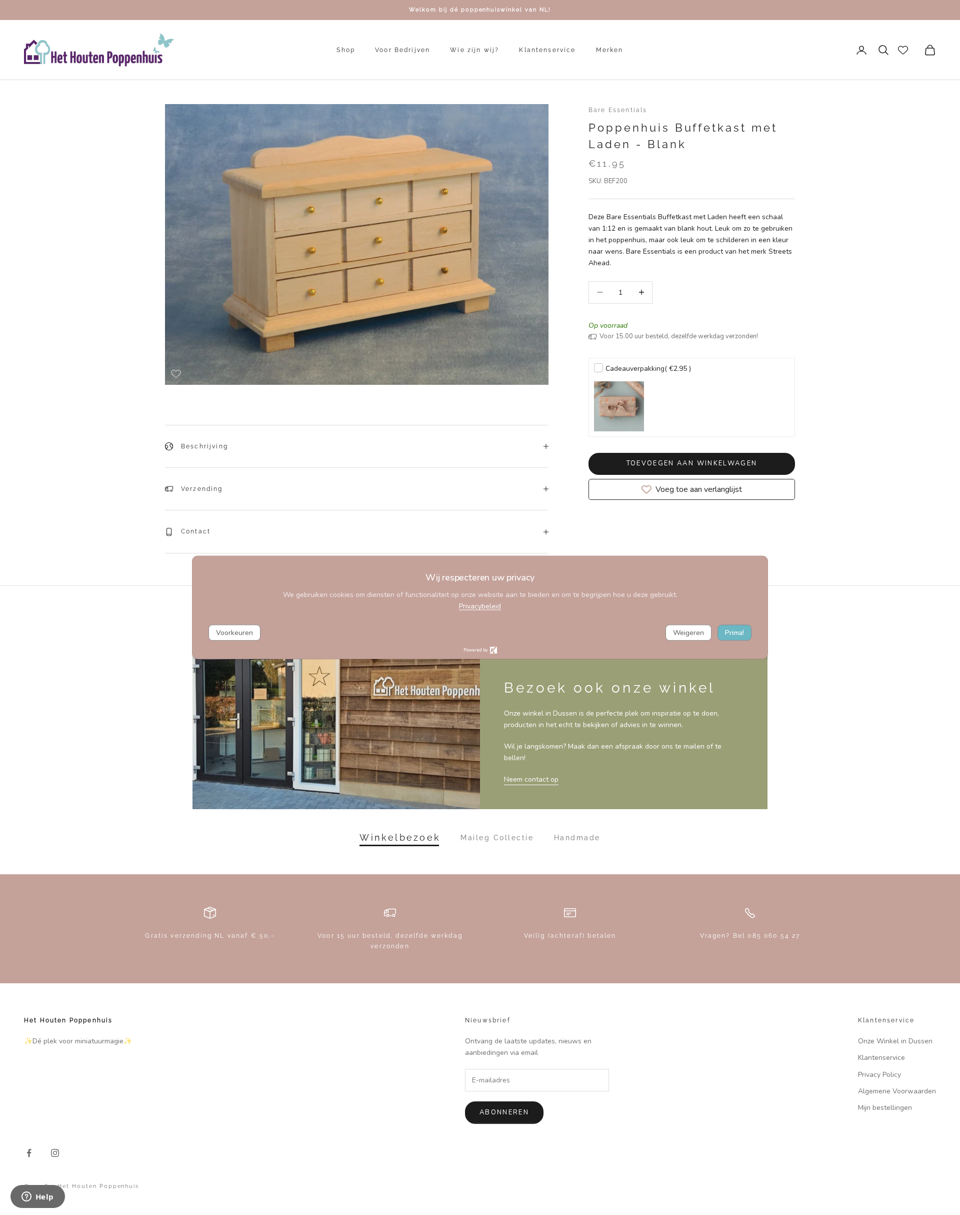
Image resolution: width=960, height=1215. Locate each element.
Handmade (577, 838)
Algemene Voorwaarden (897, 1091)
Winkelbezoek (400, 837)
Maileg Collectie (497, 838)
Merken (610, 50)
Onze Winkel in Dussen (895, 1041)
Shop (345, 50)
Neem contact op (531, 779)
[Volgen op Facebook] (29, 1153)
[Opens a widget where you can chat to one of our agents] (37, 1197)
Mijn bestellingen (885, 1107)
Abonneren (504, 1112)
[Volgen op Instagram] (55, 1153)
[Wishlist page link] (903, 50)
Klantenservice (547, 50)
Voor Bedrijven (402, 50)
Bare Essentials (617, 110)
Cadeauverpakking (648, 368)
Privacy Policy (879, 1074)
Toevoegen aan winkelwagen (692, 463)
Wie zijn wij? (474, 50)
